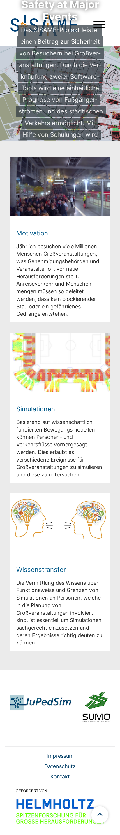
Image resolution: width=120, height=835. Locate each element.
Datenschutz (60, 766)
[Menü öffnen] (99, 25)
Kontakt (60, 776)
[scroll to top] (99, 814)
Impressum (60, 756)
